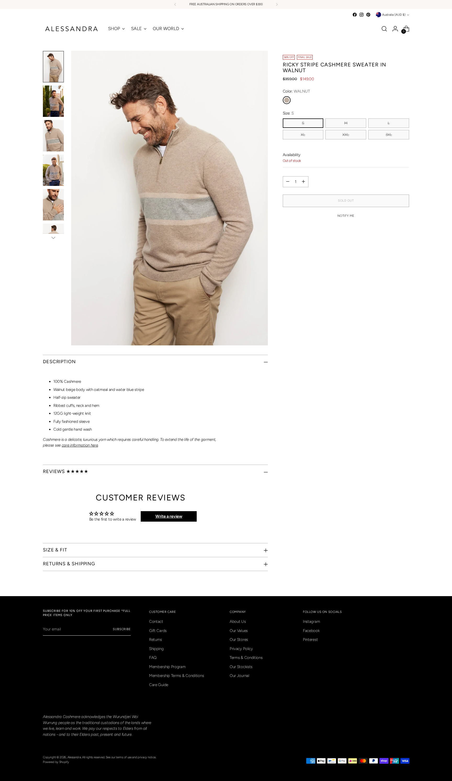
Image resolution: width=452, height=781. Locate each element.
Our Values (239, 630)
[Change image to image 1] (53, 66)
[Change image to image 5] (53, 204)
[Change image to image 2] (53, 101)
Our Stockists (241, 666)
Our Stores (239, 639)
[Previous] (175, 4)
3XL (389, 134)
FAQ (153, 657)
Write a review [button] (168, 516)
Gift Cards (158, 630)
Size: (288, 113)
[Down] (53, 238)
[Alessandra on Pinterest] (368, 14)
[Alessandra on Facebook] (354, 14)
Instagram (311, 621)
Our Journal (239, 675)
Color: (296, 91)
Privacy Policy (241, 648)
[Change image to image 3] (53, 135)
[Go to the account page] (395, 29)
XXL (345, 134)
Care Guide (158, 684)
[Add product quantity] (303, 181)
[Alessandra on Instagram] (361, 14)
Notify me (345, 216)
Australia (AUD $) (393, 14)
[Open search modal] (384, 29)
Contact (156, 621)
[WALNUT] (287, 100)
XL (303, 134)
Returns (155, 639)
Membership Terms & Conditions (176, 675)
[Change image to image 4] (53, 170)
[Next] (276, 4)
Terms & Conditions (246, 657)
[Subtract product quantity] (287, 181)
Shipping (156, 648)
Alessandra (74, 757)
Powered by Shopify (56, 762)
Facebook (311, 630)
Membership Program (167, 666)
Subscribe (122, 629)
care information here (80, 445)
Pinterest (310, 639)
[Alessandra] (71, 28)
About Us (238, 621)
